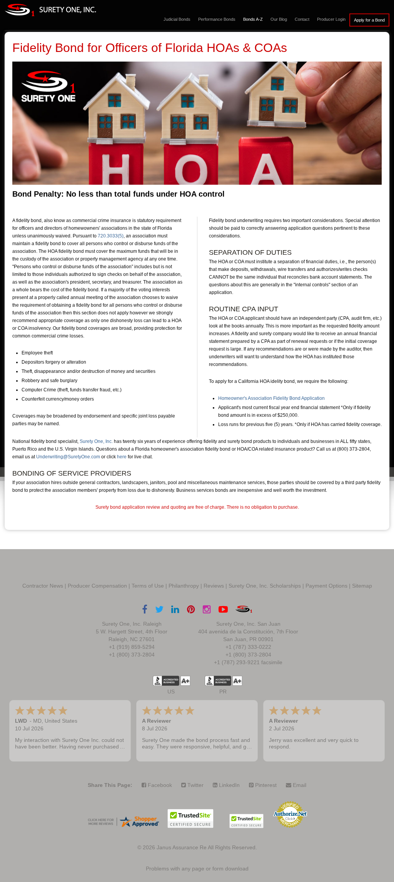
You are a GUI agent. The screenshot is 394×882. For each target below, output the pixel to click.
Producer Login (331, 19)
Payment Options (326, 586)
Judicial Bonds (177, 19)
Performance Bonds (216, 19)
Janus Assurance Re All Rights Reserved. (207, 847)
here (122, 456)
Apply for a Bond (369, 20)
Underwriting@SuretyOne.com (68, 456)
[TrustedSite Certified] (190, 818)
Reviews (214, 586)
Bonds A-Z (253, 19)
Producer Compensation (97, 586)
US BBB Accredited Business (166, 681)
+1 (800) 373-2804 (132, 654)
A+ (185, 681)
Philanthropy (184, 586)
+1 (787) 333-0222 (248, 647)
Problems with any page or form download (197, 868)
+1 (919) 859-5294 (132, 647)
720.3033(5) (111, 236)
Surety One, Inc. (96, 441)
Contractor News (42, 586)
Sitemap (362, 586)
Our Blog (278, 19)
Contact (302, 19)
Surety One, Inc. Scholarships (265, 586)
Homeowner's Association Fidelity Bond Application (271, 398)
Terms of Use (148, 586)
